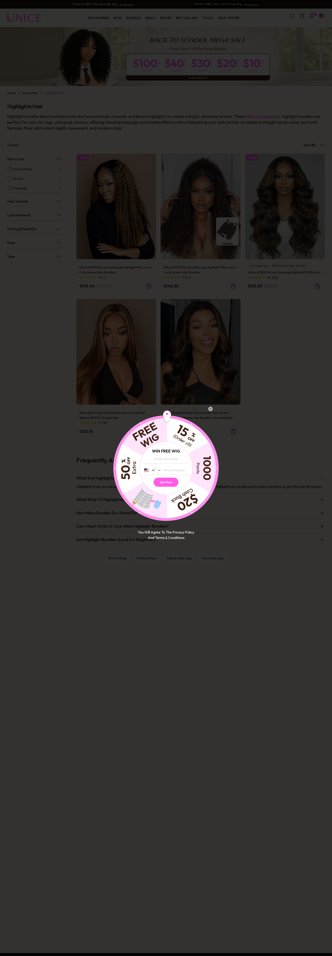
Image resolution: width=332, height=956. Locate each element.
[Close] (210, 409)
